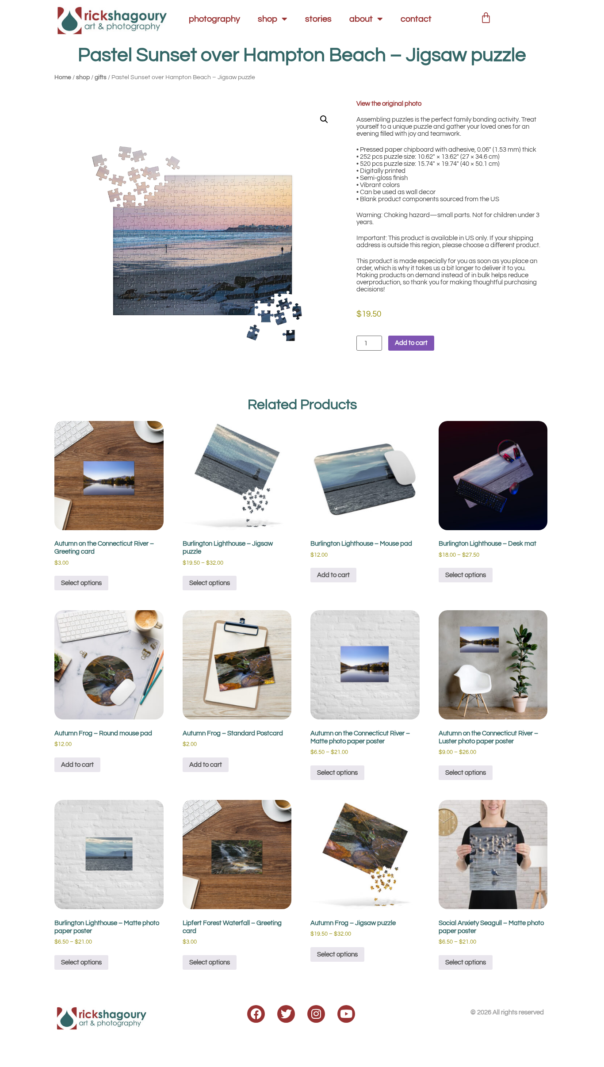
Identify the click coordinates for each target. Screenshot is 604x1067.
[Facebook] (256, 1014)
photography (214, 19)
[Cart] (486, 16)
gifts (101, 77)
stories (318, 19)
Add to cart (411, 343)
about (361, 19)
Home (62, 77)
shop (267, 19)
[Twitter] (286, 1014)
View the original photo (388, 103)
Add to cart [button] (333, 575)
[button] (324, 119)
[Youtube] (346, 1014)
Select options (81, 583)
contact (416, 19)
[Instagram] (316, 1014)
